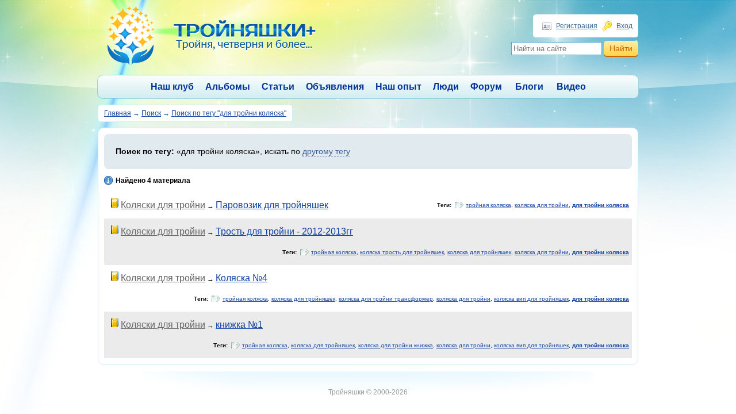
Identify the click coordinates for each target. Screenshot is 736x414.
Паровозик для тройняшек (272, 205)
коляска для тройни (542, 205)
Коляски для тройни (163, 205)
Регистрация (576, 26)
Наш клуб (172, 86)
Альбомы (227, 86)
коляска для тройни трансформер (386, 299)
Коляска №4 (241, 278)
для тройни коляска (600, 205)
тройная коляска (488, 205)
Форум (486, 86)
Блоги (529, 86)
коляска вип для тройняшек (531, 299)
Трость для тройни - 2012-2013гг (284, 231)
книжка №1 (239, 324)
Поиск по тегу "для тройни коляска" (228, 113)
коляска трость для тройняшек (402, 252)
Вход (624, 26)
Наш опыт (398, 86)
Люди (446, 86)
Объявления (335, 86)
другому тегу (326, 151)
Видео (571, 86)
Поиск (151, 113)
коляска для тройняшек (479, 252)
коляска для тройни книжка (395, 345)
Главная (117, 113)
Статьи (278, 86)
